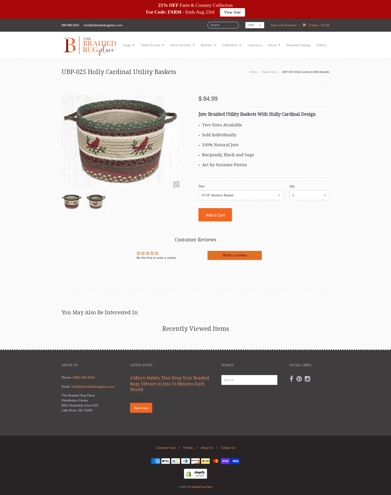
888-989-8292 (70, 25)
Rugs (127, 45)
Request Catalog (298, 45)
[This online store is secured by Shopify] (195, 473)
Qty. (292, 186)
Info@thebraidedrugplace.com (93, 386)
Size (201, 186)
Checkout (290, 25)
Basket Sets (269, 72)
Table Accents (150, 45)
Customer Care (166, 447)
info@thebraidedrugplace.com (102, 25)
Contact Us (228, 447)
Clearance (255, 45)
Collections (230, 45)
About (272, 45)
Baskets (206, 45)
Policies (188, 447)
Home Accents (180, 45)
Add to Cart (215, 215)
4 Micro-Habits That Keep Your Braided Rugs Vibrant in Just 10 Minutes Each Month (169, 383)
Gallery (321, 45)
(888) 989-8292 (84, 377)
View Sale (232, 12)
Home (253, 72)
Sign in (275, 25)
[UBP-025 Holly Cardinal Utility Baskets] (72, 202)
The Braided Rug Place (199, 486)
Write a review (235, 255)
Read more (141, 408)
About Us (207, 447)
